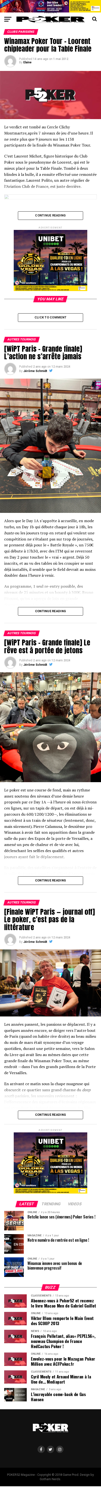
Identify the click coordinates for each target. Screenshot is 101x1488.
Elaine (27, 62)
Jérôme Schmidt (35, 371)
